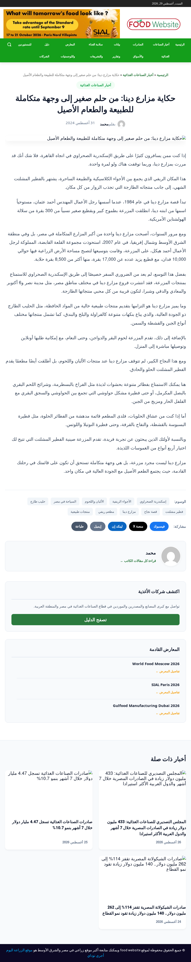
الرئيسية (162, 75)
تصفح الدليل (95, 619)
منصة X (138, 526)
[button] (9, 44)
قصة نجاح (150, 511)
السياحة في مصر (65, 501)
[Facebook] (26, 3)
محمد (104, 123)
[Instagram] (19, 3)
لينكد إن (117, 526)
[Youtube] (6, 3)
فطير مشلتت (174, 511)
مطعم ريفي (106, 511)
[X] (12, 3)
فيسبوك (159, 526)
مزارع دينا (129, 511)
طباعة (79, 526)
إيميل (97, 526)
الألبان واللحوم (94, 501)
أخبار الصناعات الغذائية (138, 75)
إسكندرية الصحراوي (153, 501)
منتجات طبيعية (80, 511)
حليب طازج (37, 501)
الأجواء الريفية (121, 501)
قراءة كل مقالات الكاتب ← (138, 560)
